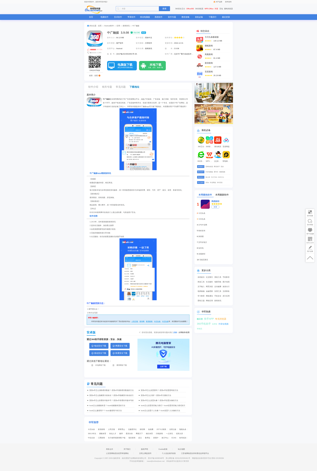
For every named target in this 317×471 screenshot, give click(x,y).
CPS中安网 (202, 225)
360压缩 (219, 182)
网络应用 (209, 301)
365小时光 (92, 433)
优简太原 (179, 433)
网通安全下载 (121, 346)
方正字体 (214, 177)
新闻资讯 (126, 26)
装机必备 (199, 17)
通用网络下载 (121, 365)
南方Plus (165, 438)
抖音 (216, 9)
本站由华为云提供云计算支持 (177, 461)
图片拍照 (226, 282)
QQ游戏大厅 (218, 161)
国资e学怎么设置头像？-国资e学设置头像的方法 (159, 400)
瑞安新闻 (131, 438)
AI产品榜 (219, 2)
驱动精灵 (217, 147)
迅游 (222, 166)
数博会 (147, 438)
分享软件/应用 (184, 332)
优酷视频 (222, 172)
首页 (91, 17)
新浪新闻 (149, 321)
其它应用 (226, 296)
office (207, 182)
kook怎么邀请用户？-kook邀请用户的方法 (105, 411)
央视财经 (201, 254)
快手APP (209, 318)
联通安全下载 (121, 353)
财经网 (142, 429)
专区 (143, 33)
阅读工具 (201, 282)
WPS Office (209, 9)
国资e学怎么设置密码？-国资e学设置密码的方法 (159, 390)
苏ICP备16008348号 (156, 458)
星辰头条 (129, 433)
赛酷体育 (102, 433)
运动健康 (217, 286)
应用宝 (214, 324)
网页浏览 (209, 286)
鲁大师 (208, 177)
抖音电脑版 (209, 172)
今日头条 (157, 321)
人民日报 (135, 321)
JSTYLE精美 (161, 429)
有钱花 (199, 329)
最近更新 (226, 17)
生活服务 (209, 282)
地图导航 (217, 282)
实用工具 (217, 291)
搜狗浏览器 (228, 9)
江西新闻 (101, 438)
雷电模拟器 (226, 161)
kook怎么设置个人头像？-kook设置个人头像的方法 (160, 411)
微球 (121, 433)
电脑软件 (104, 17)
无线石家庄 (203, 260)
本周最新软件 (222, 195)
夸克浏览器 (220, 319)
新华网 (142, 321)
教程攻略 (185, 17)
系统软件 (158, 17)
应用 (118, 26)
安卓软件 (118, 17)
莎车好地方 (202, 242)
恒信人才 (112, 433)
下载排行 (212, 17)
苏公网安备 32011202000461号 (178, 458)
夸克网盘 (213, 182)
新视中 (155, 438)
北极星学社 (132, 429)
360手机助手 (204, 323)
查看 (215, 207)
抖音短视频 (223, 324)
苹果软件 (131, 17)
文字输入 (201, 286)
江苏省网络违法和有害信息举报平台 (195, 453)
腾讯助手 (217, 166)
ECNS (174, 438)
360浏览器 (199, 9)
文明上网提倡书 (145, 453)
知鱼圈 (150, 429)
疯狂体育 (149, 433)
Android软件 (109, 26)
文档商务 (226, 291)
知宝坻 (201, 248)
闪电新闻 (159, 433)
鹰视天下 (139, 433)
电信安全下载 (100, 346)
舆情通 (201, 236)
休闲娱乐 (201, 277)
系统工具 (217, 277)
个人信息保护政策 (169, 453)
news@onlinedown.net (156, 461)
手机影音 (226, 277)
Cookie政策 (162, 449)
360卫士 (201, 147)
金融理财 (209, 291)
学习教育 (201, 296)
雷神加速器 (209, 166)
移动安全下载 (100, 353)
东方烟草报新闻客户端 (116, 438)
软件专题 (172, 17)
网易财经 (215, 201)
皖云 (140, 438)
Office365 (190, 9)
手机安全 (217, 296)
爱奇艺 (216, 172)
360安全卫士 (180, 9)
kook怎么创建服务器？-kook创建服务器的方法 (107, 405)
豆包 (221, 9)
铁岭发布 (201, 231)
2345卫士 (221, 177)
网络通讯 (209, 296)
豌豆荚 (200, 319)
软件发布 (228, 2)
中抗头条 (91, 438)
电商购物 (201, 291)
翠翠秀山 (121, 429)
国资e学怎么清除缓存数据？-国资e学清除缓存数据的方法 (111, 390)
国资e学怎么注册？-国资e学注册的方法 (156, 395)
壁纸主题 (201, 301)
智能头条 (182, 429)
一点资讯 (169, 433)
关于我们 (127, 449)
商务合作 (109, 449)
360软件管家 (210, 147)
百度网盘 (226, 147)
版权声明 (144, 449)
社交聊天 (209, 277)
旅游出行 (226, 286)
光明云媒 (172, 429)
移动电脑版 (145, 17)
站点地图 (181, 449)
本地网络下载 (100, 365)
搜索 (164, 9)
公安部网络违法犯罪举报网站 (117, 453)
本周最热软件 (205, 195)
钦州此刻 (182, 438)
